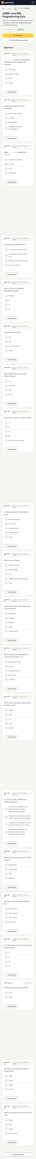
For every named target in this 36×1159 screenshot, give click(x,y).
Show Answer (12, 92)
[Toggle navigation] (33, 2)
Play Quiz (19, 35)
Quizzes (9, 9)
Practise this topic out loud (18, 40)
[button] (18, 70)
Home (3, 9)
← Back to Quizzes (18, 1154)
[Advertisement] (18, 210)
